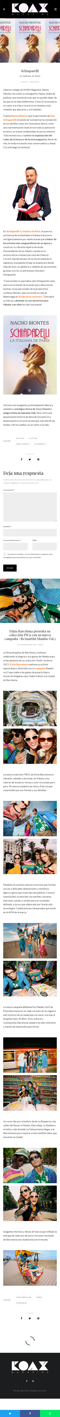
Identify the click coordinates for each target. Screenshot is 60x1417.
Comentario (9, 490)
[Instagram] (33, 1381)
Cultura (24, 82)
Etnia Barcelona (19, 664)
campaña (40, 668)
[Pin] (38, 459)
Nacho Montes (19, 115)
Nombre (7, 526)
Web (34, 540)
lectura (33, 438)
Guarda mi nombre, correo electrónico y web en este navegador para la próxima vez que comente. (27, 556)
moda (39, 1297)
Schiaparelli (41, 444)
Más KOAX (34, 82)
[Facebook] (27, 1381)
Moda (40, 644)
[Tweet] (30, 459)
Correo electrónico (12, 540)
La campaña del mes (26, 644)
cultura (20, 438)
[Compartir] (21, 459)
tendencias (22, 1303)
